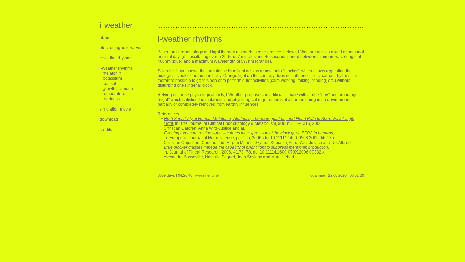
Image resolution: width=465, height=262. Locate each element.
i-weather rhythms (116, 68)
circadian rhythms (116, 58)
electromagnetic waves (121, 47)
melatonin (112, 73)
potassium (112, 78)
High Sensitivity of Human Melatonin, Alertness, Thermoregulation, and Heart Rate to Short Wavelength (259, 118)
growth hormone (118, 88)
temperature (114, 93)
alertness (111, 99)
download (109, 119)
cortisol (109, 83)
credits (106, 129)
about (105, 37)
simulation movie (115, 109)
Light (168, 123)
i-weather (116, 25)
